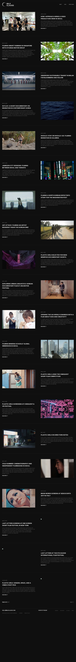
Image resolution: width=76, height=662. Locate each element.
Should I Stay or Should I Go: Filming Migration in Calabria (56, 137)
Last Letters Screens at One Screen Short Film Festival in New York (17, 524)
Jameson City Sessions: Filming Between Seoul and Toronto (15, 167)
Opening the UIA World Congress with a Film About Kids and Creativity (57, 316)
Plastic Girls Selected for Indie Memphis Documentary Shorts (54, 256)
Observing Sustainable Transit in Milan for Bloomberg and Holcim (57, 77)
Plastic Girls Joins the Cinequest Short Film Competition (55, 375)
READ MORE (43, 28)
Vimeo (73, 610)
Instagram (62, 610)
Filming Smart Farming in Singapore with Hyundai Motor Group (17, 47)
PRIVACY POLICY (27, 613)
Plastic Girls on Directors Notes (54, 435)
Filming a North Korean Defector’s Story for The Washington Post (55, 196)
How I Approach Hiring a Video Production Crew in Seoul (53, 18)
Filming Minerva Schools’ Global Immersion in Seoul (16, 345)
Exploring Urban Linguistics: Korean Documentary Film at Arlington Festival (17, 286)
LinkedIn (56, 610)
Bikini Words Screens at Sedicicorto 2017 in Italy (56, 494)
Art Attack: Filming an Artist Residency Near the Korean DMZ (15, 226)
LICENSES (20, 613)
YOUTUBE (67, 610)
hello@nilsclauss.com (8, 610)
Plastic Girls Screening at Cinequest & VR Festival (18, 405)
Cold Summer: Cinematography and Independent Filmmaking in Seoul (17, 465)
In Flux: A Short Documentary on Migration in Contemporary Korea (16, 107)
